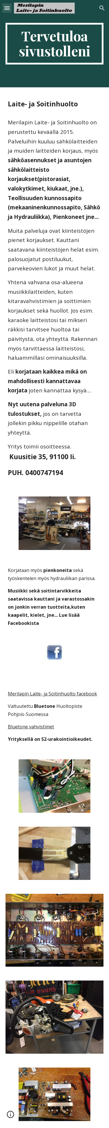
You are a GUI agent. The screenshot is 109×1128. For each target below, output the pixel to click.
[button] (7, 8)
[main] (55, 43)
